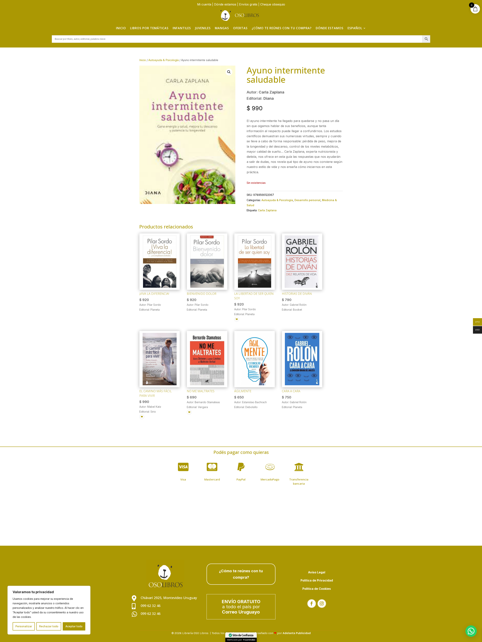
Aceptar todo (74, 626)
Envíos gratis (248, 4)
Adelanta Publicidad (297, 633)
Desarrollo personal (307, 200)
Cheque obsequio (272, 4)
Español (355, 28)
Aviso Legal (316, 572)
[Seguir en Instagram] (321, 603)
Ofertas (240, 28)
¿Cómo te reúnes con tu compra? (282, 28)
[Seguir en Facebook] (311, 603)
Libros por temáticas (149, 28)
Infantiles (182, 28)
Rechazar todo (48, 626)
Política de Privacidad (316, 580)
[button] (229, 72)
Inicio (121, 28)
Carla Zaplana (267, 210)
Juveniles (203, 28)
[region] (49, 610)
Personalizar (23, 626)
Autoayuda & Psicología (163, 60)
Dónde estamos (225, 4)
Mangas (222, 28)
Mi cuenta (204, 4)
